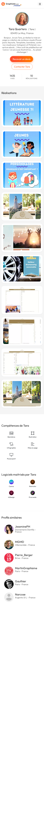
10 (31, 76)
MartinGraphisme (26, 568)
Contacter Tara (22, 66)
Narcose (20, 594)
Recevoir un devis (22, 59)
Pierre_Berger (24, 555)
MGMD (19, 542)
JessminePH (22, 526)
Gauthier (20, 581)
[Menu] (40, 4)
